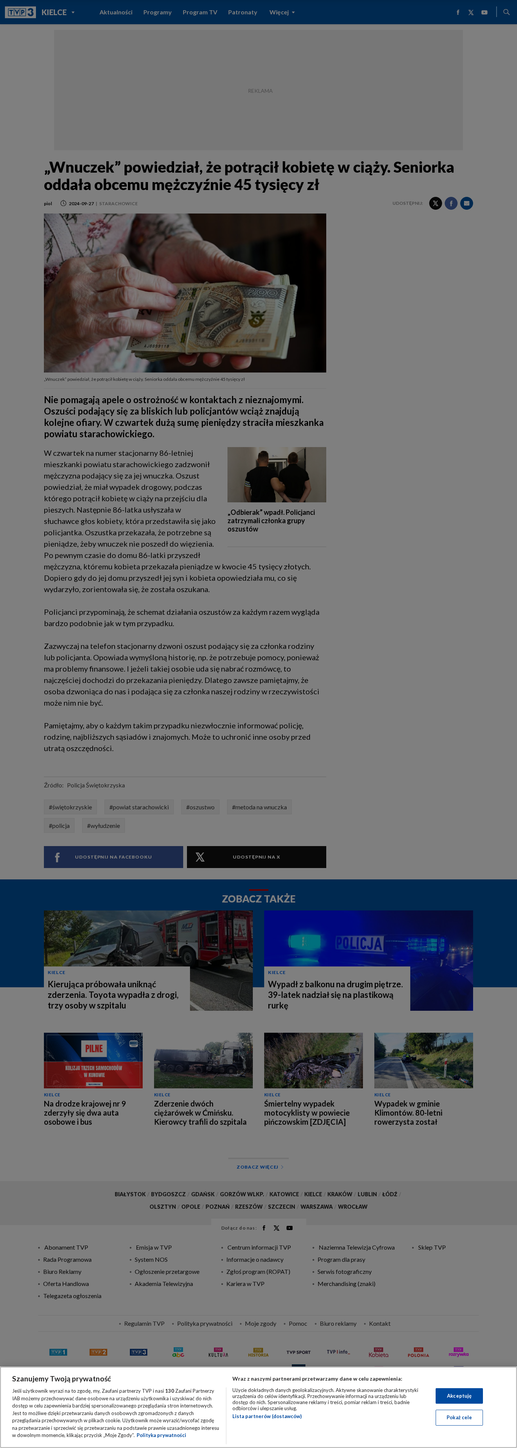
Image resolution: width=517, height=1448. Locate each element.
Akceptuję (459, 1396)
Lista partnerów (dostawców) (267, 1416)
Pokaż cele (459, 1417)
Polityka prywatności (161, 1435)
